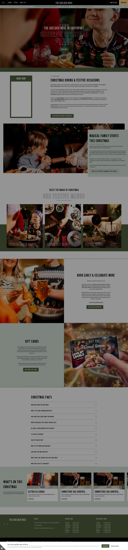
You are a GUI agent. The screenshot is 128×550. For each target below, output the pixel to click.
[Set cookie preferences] (3, 547)
